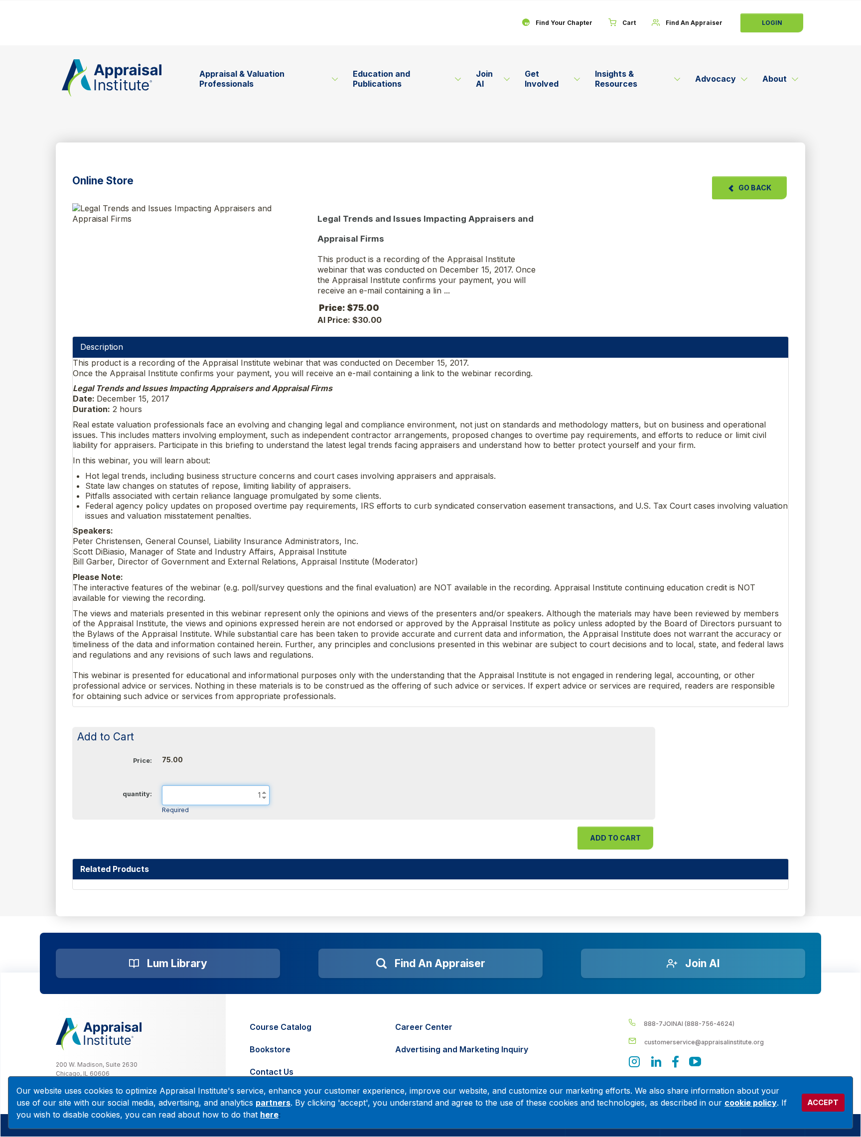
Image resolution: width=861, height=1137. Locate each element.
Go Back (754, 187)
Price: (142, 760)
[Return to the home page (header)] (111, 78)
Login (772, 22)
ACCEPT (823, 1102)
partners (273, 1103)
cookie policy (750, 1103)
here (269, 1115)
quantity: (137, 794)
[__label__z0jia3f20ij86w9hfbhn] (99, 1034)
